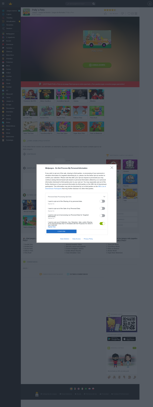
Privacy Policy (88, 239)
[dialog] (76, 203)
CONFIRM (61, 231)
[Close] (112, 168)
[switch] (102, 201)
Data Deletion (64, 239)
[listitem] (76, 197)
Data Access (76, 239)
